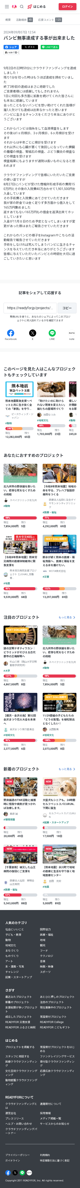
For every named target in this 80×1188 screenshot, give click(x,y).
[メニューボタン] (7, 6)
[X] (32, 333)
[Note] (71, 333)
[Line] (52, 333)
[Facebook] (10, 333)
